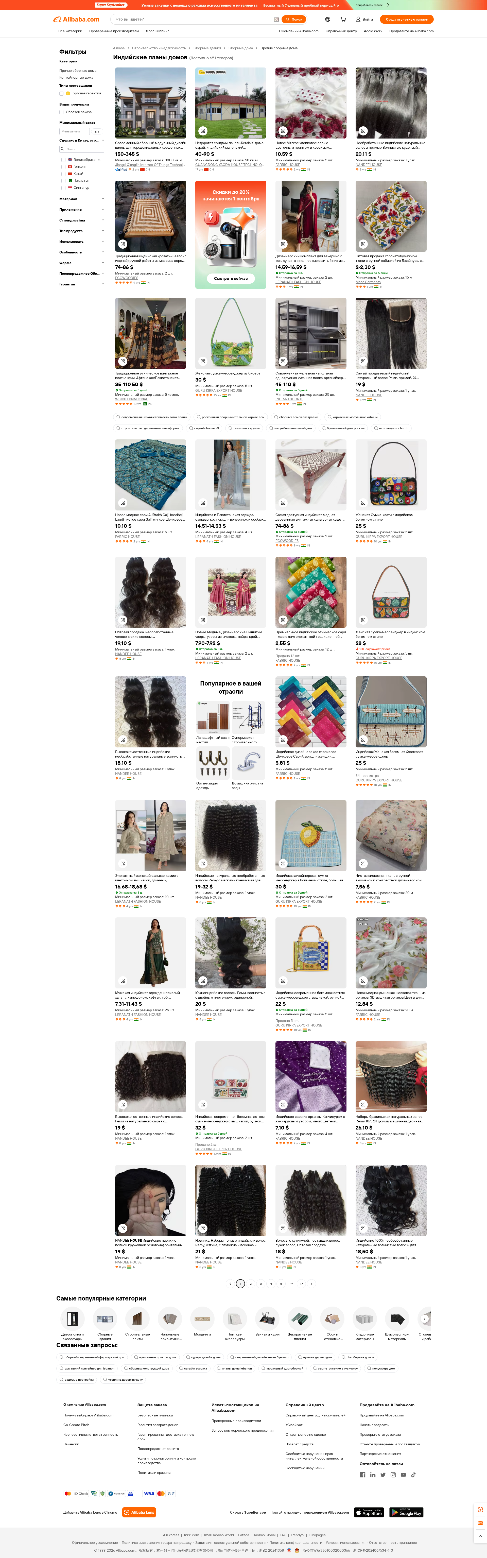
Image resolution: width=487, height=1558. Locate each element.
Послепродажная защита (158, 1449)
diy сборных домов (360, 1357)
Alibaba (119, 48)
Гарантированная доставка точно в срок (165, 1436)
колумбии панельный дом (293, 428)
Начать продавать (374, 1425)
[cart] (344, 20)
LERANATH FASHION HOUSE (298, 282)
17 (301, 1284)
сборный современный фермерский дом (95, 1357)
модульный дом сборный (285, 1368)
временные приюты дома (158, 1357)
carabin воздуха (195, 1368)
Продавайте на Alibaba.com (382, 1415)
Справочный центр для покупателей (315, 1415)
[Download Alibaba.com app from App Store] (369, 1512)
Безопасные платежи (155, 1415)
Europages (317, 1535)
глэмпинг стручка (247, 428)
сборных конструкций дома (149, 1368)
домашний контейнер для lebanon (89, 1368)
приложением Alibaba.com (326, 1512)
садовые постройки (79, 1379)
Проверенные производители (236, 1421)
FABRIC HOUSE (287, 165)
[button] (276, 19)
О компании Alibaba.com (84, 1404)
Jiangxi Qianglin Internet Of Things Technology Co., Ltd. (150, 165)
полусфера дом (383, 1368)
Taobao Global (264, 1535)
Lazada (243, 1535)
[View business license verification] (289, 1550)
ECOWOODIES (126, 278)
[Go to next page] (311, 1283)
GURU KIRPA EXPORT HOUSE (218, 390)
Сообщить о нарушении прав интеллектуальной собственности (314, 1456)
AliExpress (171, 1535)
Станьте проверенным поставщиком (390, 1444)
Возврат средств (300, 1444)
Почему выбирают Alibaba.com (88, 1415)
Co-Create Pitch (76, 1425)
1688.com (191, 1535)
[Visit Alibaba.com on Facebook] (363, 1475)
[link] (480, 1509)
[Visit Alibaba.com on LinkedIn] (373, 1475)
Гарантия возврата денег (157, 1425)
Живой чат (294, 1425)
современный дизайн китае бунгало (261, 1357)
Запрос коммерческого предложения (242, 1430)
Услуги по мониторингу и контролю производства (166, 1460)
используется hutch (393, 428)
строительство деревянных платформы (150, 428)
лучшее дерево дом (317, 1357)
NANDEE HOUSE (369, 165)
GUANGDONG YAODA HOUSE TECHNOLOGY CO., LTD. (230, 165)
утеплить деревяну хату (125, 1379)
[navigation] (81, 666)
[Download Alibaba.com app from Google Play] (406, 1512)
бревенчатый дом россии (345, 428)
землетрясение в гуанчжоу (338, 1368)
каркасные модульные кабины (355, 417)
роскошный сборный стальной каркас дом (233, 417)
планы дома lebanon (237, 1368)
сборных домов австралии (298, 417)
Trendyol (297, 1535)
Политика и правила (153, 1472)
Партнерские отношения (380, 1454)
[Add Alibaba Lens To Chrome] (139, 1512)
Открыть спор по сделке (306, 1434)
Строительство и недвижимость (159, 48)
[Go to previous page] (230, 1283)
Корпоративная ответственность (90, 1434)
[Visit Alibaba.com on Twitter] (383, 1475)
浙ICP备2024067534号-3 (373, 1550)
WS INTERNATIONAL (131, 399)
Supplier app (255, 1512)
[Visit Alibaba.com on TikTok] (413, 1475)
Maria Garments (368, 282)
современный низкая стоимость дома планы (154, 417)
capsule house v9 (206, 428)
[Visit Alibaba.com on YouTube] (403, 1475)
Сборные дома (241, 48)
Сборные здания (207, 48)
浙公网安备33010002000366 (326, 1550)
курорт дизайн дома (206, 1357)
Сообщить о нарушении (305, 1468)
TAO (283, 1535)
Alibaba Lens (90, 1512)
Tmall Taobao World (218, 1535)
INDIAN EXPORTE (289, 399)
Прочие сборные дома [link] (279, 48)
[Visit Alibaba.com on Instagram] (393, 1475)
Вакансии (71, 1444)
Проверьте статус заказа (380, 1434)
